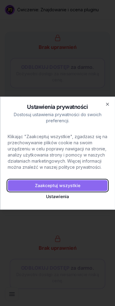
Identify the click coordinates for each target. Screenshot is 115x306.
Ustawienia (57, 196)
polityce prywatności (80, 167)
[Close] (107, 104)
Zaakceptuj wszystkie (57, 185)
